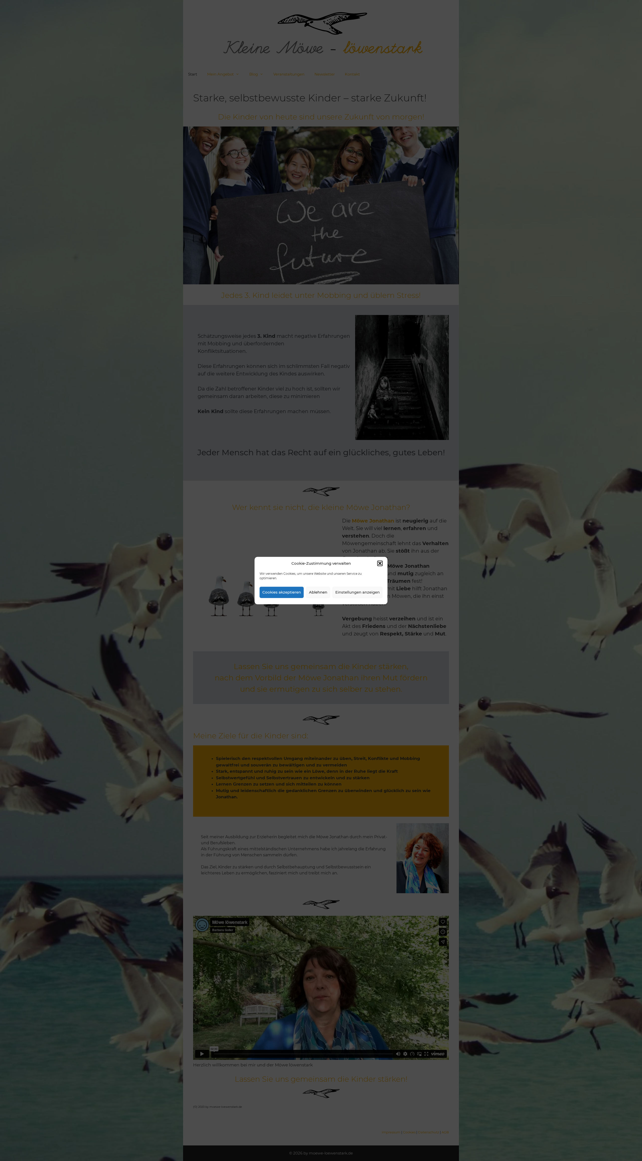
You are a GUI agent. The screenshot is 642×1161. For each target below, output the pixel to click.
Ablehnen (318, 592)
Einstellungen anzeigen (357, 592)
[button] (379, 563)
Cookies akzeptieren (281, 592)
